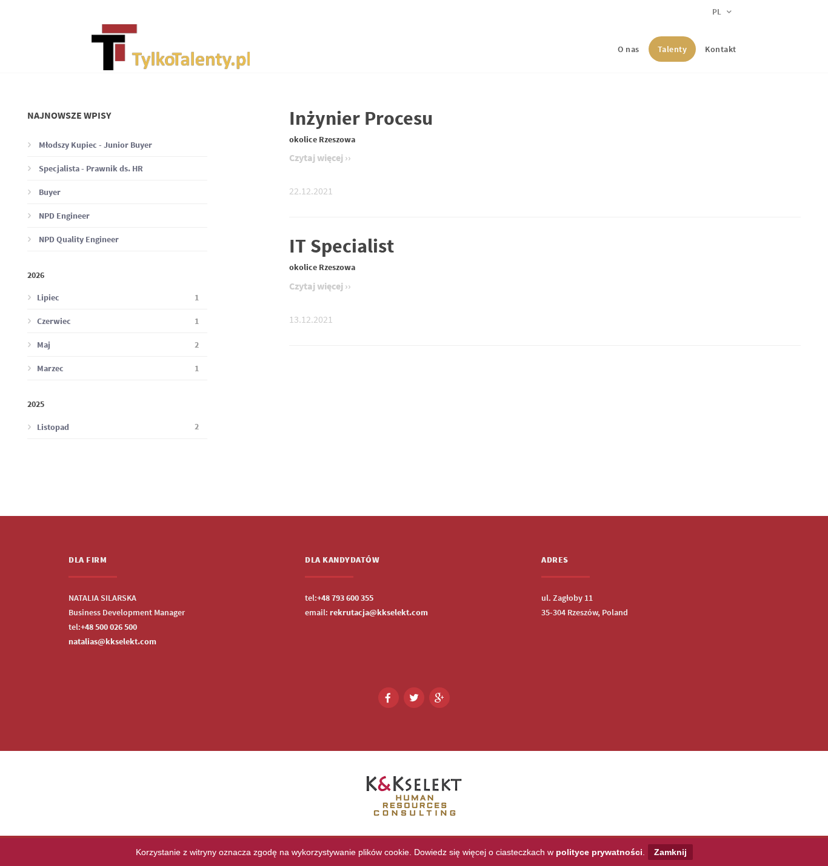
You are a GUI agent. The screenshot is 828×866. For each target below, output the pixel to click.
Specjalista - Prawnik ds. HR (90, 168)
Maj (118, 345)
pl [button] (717, 12)
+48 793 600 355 (345, 597)
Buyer (49, 192)
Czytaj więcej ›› (320, 157)
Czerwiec (118, 321)
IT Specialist (341, 246)
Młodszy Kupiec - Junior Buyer (94, 144)
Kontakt (720, 49)
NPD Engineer (63, 215)
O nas (628, 49)
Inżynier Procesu (361, 118)
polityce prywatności (599, 852)
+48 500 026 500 (109, 626)
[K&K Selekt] (171, 60)
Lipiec (118, 297)
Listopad (118, 426)
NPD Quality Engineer (78, 239)
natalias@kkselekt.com (112, 641)
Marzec (118, 368)
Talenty (672, 49)
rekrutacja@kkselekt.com (379, 612)
